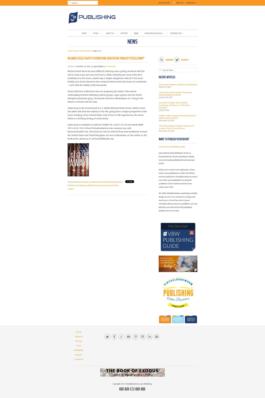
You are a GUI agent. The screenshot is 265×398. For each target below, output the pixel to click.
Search (79, 332)
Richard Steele (94, 185)
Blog (136, 33)
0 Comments (110, 66)
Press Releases (81, 185)
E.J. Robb (93, 182)
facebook (101, 182)
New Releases (112, 182)
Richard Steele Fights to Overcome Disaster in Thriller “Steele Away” (106, 58)
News (132, 42)
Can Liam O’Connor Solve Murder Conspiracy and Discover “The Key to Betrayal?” (174, 105)
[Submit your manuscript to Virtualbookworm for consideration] (178, 264)
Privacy (78, 341)
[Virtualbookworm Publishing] (132, 18)
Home (84, 33)
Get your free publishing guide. (172, 147)
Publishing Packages (154, 33)
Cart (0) (180, 3)
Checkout (191, 3)
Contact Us (78, 359)
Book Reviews (82, 182)
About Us (110, 33)
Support (124, 33)
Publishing (78, 350)
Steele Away (106, 185)
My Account (164, 3)
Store (96, 33)
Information (176, 33)
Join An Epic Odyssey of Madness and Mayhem (178, 84)
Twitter (71, 189)
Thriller (114, 185)
